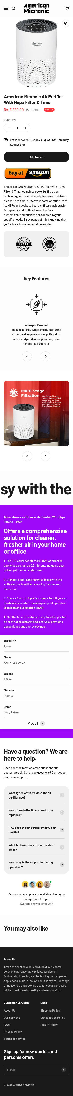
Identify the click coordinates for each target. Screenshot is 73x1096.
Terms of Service (15, 1038)
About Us (9, 1010)
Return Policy (49, 1024)
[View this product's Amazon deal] (28, 173)
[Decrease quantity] (9, 128)
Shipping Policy (50, 1010)
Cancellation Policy (52, 1017)
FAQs (7, 1024)
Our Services (12, 1017)
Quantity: (10, 119)
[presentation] (26, 356)
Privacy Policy (13, 1031)
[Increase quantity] (25, 128)
